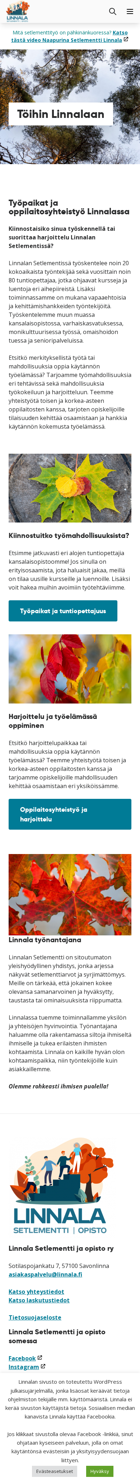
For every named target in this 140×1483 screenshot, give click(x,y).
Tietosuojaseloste (35, 1317)
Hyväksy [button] (99, 1471)
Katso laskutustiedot (39, 1300)
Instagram (27, 1367)
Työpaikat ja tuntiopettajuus (63, 611)
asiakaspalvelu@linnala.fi (45, 1274)
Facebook (26, 1358)
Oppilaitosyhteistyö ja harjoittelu (53, 814)
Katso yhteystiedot (36, 1292)
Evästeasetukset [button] (54, 1471)
